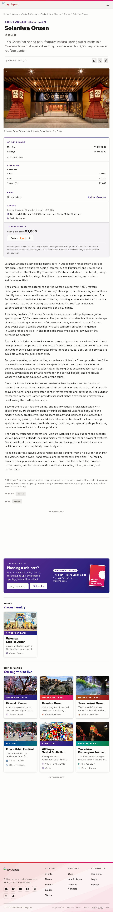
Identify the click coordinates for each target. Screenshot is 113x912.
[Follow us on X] (6, 896)
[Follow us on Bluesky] (13, 889)
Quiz (70, 873)
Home (6, 14)
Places (48, 879)
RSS (107, 907)
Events (48, 873)
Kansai (15, 14)
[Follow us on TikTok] (13, 896)
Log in (94, 879)
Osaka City (45, 14)
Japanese (101, 196)
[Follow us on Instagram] (34, 889)
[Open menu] (108, 5)
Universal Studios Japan (15, 639)
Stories (49, 884)
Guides (48, 889)
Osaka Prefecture (29, 14)
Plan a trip (96, 873)
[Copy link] (106, 60)
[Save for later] (94, 60)
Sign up (95, 884)
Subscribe (38, 586)
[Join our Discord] (6, 889)
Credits (86, 907)
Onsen (21, 493)
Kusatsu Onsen (52, 703)
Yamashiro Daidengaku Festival (91, 750)
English (91, 196)
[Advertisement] (56, 534)
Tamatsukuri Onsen (91, 703)
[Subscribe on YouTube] (20, 889)
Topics (48, 895)
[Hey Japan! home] (10, 4)
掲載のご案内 (97, 907)
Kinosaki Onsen (16, 703)
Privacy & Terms (73, 907)
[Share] (100, 60)
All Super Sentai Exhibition (53, 750)
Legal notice (58, 907)
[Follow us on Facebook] (27, 889)
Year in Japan (75, 879)
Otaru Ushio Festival (20, 749)
